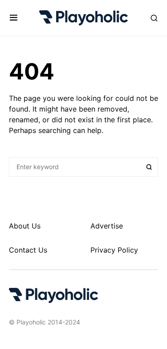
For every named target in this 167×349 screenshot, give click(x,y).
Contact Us (28, 249)
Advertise (106, 225)
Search (149, 167)
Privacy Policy (114, 249)
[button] (13, 17)
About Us (25, 225)
